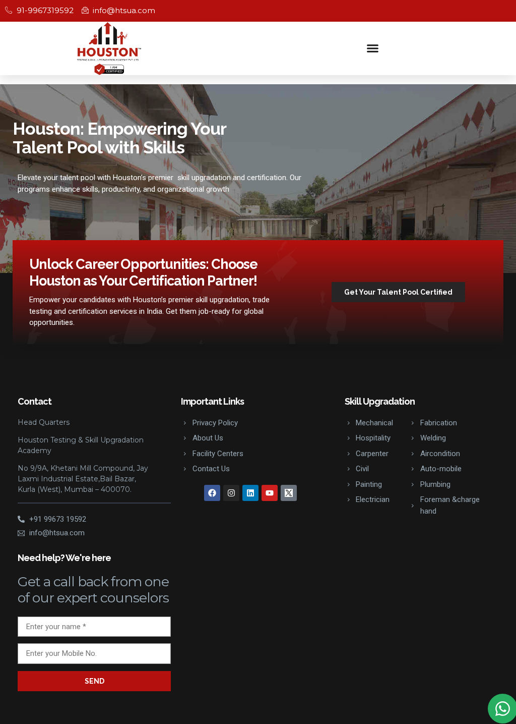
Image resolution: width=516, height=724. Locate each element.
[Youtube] (270, 493)
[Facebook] (212, 493)
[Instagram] (231, 493)
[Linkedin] (250, 493)
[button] (372, 48)
